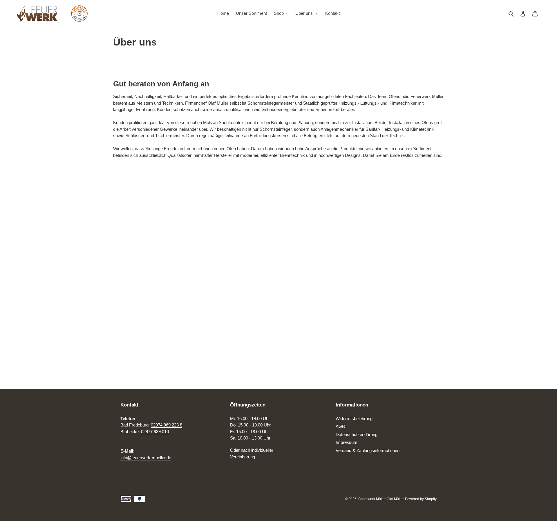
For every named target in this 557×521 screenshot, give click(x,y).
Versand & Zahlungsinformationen (367, 450)
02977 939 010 (155, 431)
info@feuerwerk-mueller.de (145, 457)
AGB (340, 426)
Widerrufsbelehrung (354, 418)
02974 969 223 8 (166, 424)
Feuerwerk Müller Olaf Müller (381, 499)
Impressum (346, 442)
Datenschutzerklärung (356, 434)
